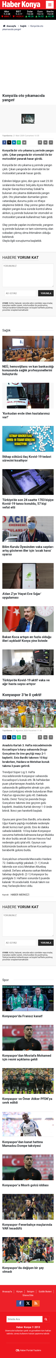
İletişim (30, 1291)
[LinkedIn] (14, 142)
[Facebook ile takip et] (20, 1303)
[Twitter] (9, 142)
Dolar (30, 11)
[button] (40, 142)
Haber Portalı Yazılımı (30, 1350)
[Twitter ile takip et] (28, 1303)
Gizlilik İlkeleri (45, 1291)
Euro (40, 11)
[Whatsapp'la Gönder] (19, 142)
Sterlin (50, 11)
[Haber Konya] (21, 4)
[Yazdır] (24, 142)
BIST (18, 11)
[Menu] (50, 5)
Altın (6, 11)
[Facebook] (4, 142)
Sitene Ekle (28, 1295)
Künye (19, 1291)
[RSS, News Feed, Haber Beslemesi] (36, 1303)
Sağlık (23, 26)
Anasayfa (11, 26)
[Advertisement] (28, 64)
